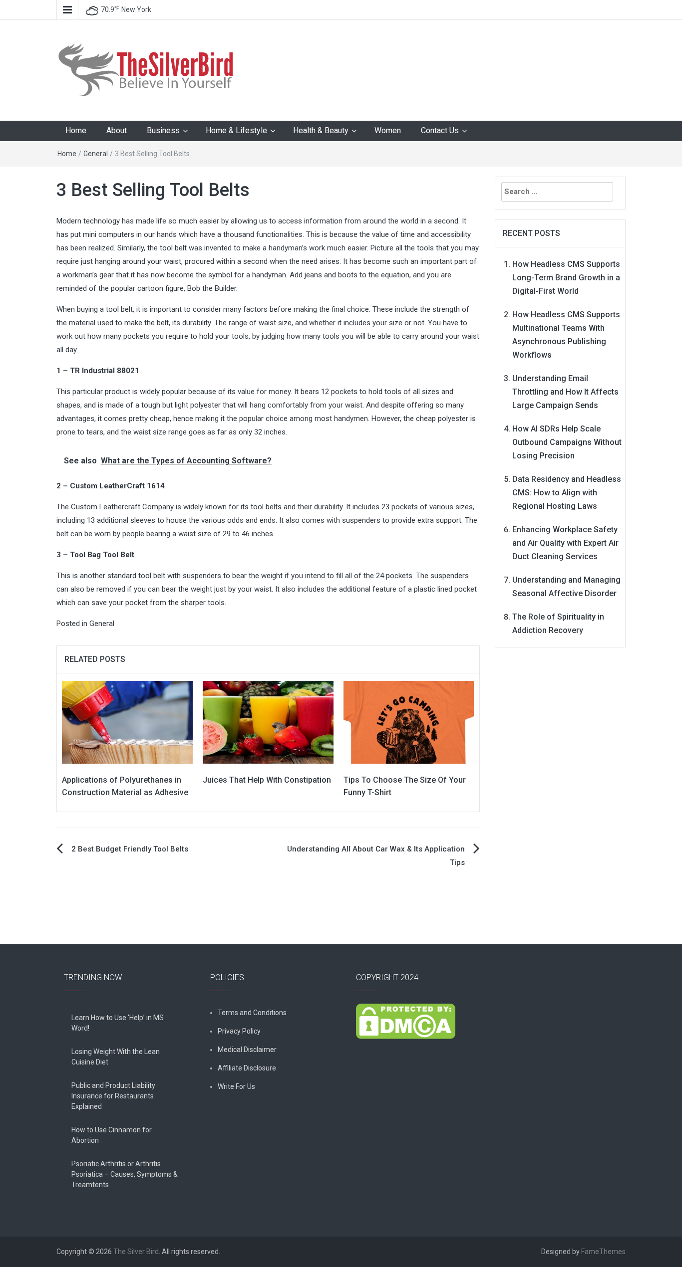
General (95, 154)
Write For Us (236, 1086)
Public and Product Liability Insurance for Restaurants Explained (113, 1095)
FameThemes (603, 1252)
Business (163, 130)
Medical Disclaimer (247, 1050)
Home (75, 130)
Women (387, 130)
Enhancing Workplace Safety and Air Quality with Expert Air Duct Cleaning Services (565, 543)
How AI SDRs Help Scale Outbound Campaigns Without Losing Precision (567, 442)
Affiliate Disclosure (247, 1068)
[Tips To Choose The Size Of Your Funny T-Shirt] (408, 721)
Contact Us (440, 130)
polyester (453, 418)
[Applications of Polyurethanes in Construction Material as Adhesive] (127, 721)
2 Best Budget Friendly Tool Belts (129, 849)
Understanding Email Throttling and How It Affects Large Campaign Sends (565, 392)
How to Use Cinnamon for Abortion (111, 1135)
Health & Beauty (320, 130)
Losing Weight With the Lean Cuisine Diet (115, 1057)
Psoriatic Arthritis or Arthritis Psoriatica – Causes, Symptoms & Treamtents (124, 1174)
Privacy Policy (239, 1031)
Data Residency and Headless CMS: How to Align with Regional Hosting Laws (566, 492)
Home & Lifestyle (236, 130)
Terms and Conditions (252, 1013)
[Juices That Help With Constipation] (268, 721)
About (116, 130)
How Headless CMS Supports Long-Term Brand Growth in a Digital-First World (566, 277)
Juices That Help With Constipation (267, 780)
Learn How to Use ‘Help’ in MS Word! (117, 1023)
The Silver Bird (136, 1252)
